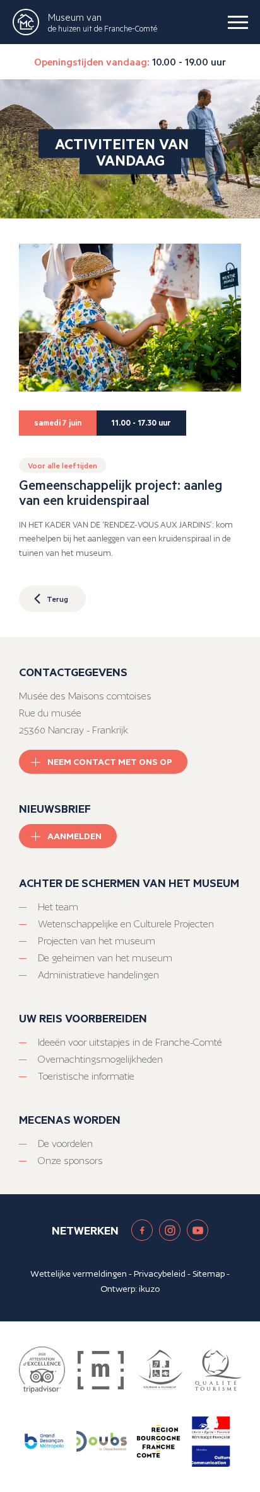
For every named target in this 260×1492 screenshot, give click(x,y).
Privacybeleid (160, 1274)
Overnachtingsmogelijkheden (100, 1059)
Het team (58, 907)
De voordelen (65, 1144)
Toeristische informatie (86, 1076)
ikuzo (149, 1289)
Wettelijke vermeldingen (78, 1274)
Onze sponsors (70, 1161)
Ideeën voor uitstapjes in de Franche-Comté (130, 1042)
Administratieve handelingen (98, 975)
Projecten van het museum (96, 941)
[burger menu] (238, 22)
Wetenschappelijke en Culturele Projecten (126, 924)
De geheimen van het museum (105, 958)
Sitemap (208, 1274)
